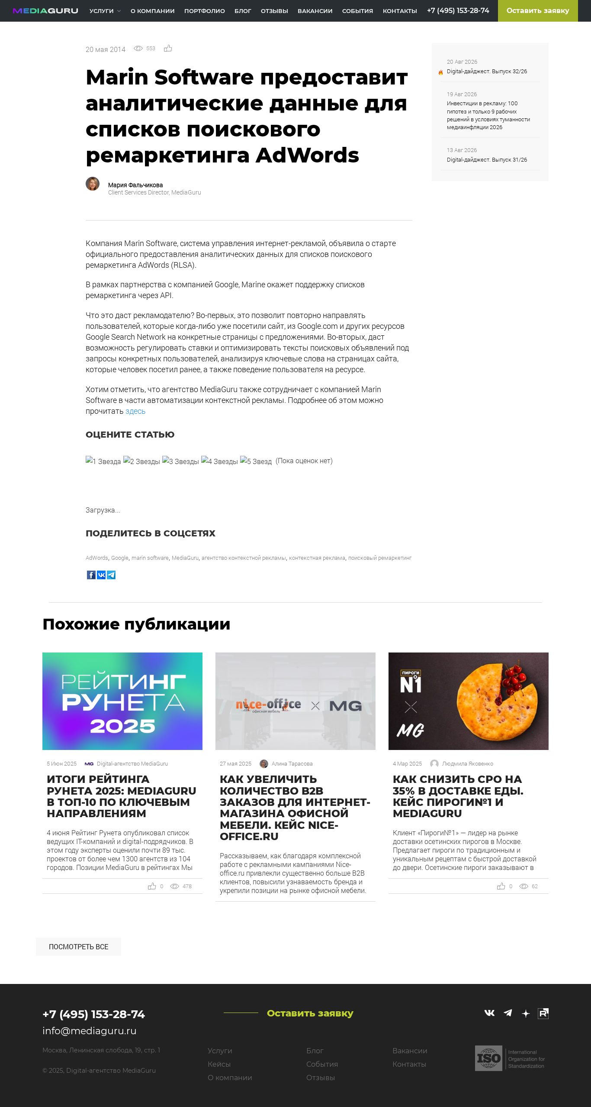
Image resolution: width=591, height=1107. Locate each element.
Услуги (102, 10)
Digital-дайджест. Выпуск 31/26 (487, 159)
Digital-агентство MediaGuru (132, 763)
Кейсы (219, 1064)
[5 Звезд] (256, 461)
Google (119, 557)
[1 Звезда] (103, 461)
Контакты (400, 10)
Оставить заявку (538, 10)
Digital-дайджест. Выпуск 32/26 (487, 71)
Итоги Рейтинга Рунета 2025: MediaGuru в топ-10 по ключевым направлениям (121, 796)
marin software (150, 557)
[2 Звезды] (141, 461)
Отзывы (274, 10)
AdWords (97, 557)
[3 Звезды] (180, 461)
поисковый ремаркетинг (379, 557)
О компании (153, 10)
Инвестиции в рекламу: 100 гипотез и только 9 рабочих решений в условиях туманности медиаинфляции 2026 (488, 115)
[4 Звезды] (219, 461)
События (357, 10)
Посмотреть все (78, 946)
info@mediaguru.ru (89, 1031)
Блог (242, 10)
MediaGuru (185, 557)
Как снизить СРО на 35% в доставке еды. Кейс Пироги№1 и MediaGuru (458, 796)
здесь (136, 411)
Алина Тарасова (292, 763)
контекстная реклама (317, 557)
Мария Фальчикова (135, 185)
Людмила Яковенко (467, 763)
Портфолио (204, 10)
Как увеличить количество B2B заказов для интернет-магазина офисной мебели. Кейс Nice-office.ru (295, 808)
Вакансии (315, 10)
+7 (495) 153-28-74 (458, 10)
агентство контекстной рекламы (244, 557)
